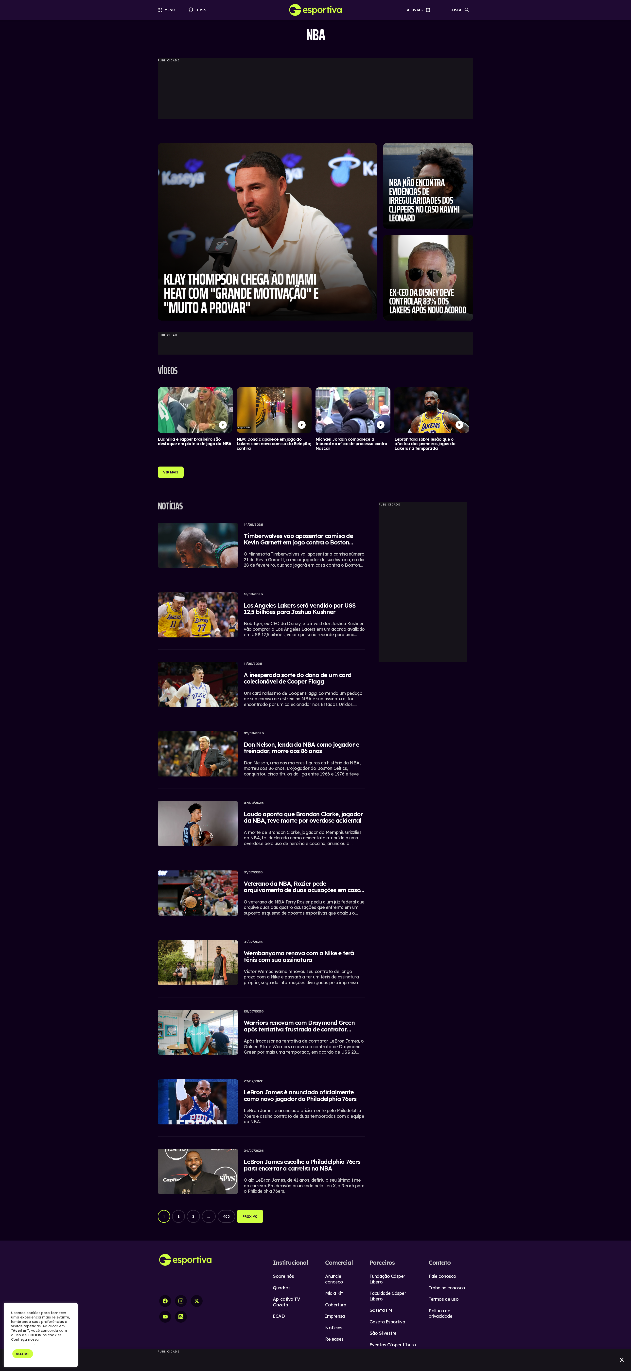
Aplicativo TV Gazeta (286, 1302)
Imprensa (335, 1316)
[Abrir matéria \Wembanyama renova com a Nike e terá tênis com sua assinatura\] (261, 965)
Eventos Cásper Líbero (392, 1345)
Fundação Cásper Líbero (387, 1279)
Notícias (333, 1328)
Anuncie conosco (334, 1279)
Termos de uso (443, 1299)
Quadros (281, 1288)
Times (199, 10)
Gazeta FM (380, 1310)
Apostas (415, 10)
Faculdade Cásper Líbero (387, 1296)
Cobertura (335, 1305)
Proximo (250, 1216)
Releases (334, 1339)
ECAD (279, 1316)
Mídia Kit (334, 1293)
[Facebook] (165, 1301)
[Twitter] (197, 1301)
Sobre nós (283, 1276)
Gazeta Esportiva (387, 1322)
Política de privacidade (440, 1313)
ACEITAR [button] (23, 1353)
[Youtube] (165, 1317)
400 (226, 1216)
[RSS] (181, 1317)
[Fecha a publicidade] (622, 1360)
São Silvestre (383, 1333)
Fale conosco (442, 1276)
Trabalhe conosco (447, 1288)
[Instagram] (181, 1301)
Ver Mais (170, 472)
